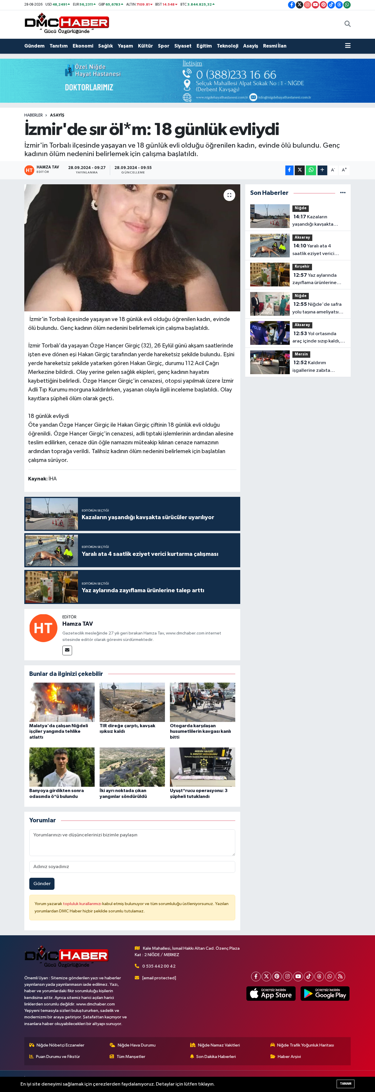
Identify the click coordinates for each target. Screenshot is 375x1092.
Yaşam (125, 45)
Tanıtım (59, 45)
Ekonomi (83, 45)
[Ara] (348, 24)
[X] (266, 976)
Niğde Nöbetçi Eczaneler (60, 1045)
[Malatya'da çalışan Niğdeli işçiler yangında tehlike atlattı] (62, 702)
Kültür (145, 45)
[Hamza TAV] (43, 627)
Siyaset (183, 45)
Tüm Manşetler (131, 1056)
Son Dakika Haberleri (216, 1056)
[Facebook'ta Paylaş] (289, 170)
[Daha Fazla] (322, 170)
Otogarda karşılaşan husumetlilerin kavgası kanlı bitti (200, 731)
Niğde (300, 208)
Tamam (345, 1083)
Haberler (33, 115)
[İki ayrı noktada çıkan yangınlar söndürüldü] (132, 766)
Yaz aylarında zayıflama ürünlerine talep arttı (314, 280)
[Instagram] (287, 976)
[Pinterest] (277, 976)
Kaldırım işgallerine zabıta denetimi (311, 367)
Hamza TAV (77, 624)
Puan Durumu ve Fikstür (58, 1056)
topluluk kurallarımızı (82, 904)
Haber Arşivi (289, 1056)
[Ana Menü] (348, 46)
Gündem (34, 45)
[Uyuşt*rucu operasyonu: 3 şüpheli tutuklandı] (202, 766)
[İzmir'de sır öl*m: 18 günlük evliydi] (132, 247)
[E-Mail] (67, 650)
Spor (163, 45)
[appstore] (271, 993)
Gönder (42, 883)
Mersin (301, 354)
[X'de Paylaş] (300, 170)
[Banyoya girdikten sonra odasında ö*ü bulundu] (62, 766)
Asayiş (250, 45)
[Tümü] (343, 192)
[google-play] (325, 993)
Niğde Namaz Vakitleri (219, 1045)
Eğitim (204, 45)
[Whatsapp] (330, 976)
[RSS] (340, 976)
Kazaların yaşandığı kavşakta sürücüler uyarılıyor (312, 221)
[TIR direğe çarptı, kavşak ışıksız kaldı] (132, 702)
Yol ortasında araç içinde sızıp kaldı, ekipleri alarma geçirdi (317, 338)
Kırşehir (302, 267)
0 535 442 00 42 (158, 966)
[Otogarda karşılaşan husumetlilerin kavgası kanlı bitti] (202, 702)
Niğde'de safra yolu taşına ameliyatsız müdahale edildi (317, 309)
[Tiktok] (308, 976)
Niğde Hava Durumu (137, 1045)
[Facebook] (256, 976)
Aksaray (302, 237)
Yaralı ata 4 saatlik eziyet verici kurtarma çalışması (313, 250)
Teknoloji (227, 45)
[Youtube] (298, 976)
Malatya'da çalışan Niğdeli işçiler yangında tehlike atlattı (58, 731)
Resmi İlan (275, 45)
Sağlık (105, 45)
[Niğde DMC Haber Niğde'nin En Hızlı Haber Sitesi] (66, 24)
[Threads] (319, 976)
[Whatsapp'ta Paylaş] (311, 170)
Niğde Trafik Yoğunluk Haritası (305, 1045)
